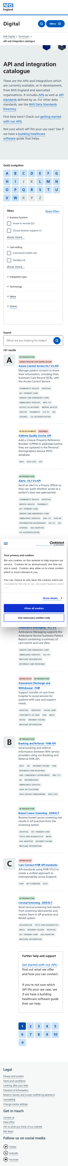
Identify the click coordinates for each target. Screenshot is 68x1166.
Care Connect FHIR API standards (37, 865)
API (53, 412)
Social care (50, 710)
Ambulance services (29, 402)
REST (21, 462)
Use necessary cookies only (34, 617)
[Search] (57, 340)
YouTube (13, 1159)
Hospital (46, 388)
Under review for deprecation (35, 362)
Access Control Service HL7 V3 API (38, 366)
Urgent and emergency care (34, 398)
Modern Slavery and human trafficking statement (29, 1095)
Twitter (12, 1146)
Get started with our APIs (39, 965)
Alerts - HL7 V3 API (29, 480)
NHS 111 (47, 402)
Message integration (30, 659)
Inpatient (36, 710)
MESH (52, 715)
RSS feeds (8, 1131)
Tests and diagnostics (31, 836)
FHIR (44, 715)
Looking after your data (15, 1085)
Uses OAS (31, 462)
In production (26, 357)
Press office (9, 1122)
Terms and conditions (14, 1080)
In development (27, 431)
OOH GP (23, 412)
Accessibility (9, 1099)
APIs (41, 95)
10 (55, 1034)
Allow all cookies (34, 608)
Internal (43, 431)
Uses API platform (28, 789)
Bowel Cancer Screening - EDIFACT (38, 813)
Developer (23, 36)
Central (23, 417)
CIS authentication (41, 417)
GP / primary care (28, 393)
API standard (33, 884)
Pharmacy (35, 412)
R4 (20, 780)
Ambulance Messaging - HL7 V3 (37, 627)
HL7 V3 (46, 412)
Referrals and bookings (32, 664)
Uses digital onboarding (32, 794)
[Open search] (41, 23)
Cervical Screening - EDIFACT (35, 902)
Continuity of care (29, 715)
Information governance (32, 523)
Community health (29, 388)
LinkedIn (13, 1153)
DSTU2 (22, 720)
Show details (50, 598)
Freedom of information (15, 1090)
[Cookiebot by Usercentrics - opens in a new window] (49, 543)
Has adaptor (37, 528)
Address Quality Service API (34, 435)
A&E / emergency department (34, 775)
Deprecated (25, 679)
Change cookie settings (15, 1104)
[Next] (22, 1042)
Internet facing (36, 720)
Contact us (8, 1117)
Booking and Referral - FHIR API (37, 743)
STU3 (45, 884)
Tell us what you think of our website (22, 1126)
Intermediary (32, 780)
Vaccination (25, 925)
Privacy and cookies (13, 1076)
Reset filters (52, 211)
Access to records (29, 407)
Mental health (49, 407)
